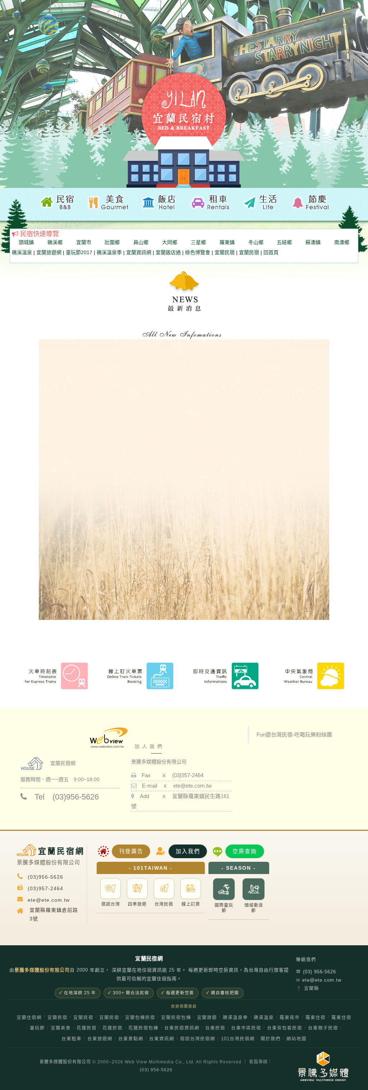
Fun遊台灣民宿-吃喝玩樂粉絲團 (294, 734)
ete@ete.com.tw (192, 786)
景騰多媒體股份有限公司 (65, 1061)
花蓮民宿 (87, 1028)
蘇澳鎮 (313, 242)
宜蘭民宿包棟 (176, 1017)
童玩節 (37, 1028)
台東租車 (71, 1038)
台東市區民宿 (246, 1028)
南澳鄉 (341, 242)
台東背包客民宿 (284, 1028)
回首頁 (271, 252)
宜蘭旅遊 (207, 1017)
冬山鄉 (255, 242)
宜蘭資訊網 (138, 252)
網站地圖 (296, 1038)
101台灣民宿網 (238, 1038)
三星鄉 (198, 242)
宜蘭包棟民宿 (140, 1017)
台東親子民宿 (323, 1028)
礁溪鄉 (55, 242)
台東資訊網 (161, 1038)
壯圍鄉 (112, 242)
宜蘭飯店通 (168, 252)
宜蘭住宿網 (29, 1017)
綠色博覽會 (197, 252)
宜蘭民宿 (225, 252)
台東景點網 (130, 1038)
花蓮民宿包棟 (143, 1028)
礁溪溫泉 (22, 252)
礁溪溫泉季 (109, 252)
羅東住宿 (315, 1017)
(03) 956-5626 (316, 971)
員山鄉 (140, 242)
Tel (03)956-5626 (63, 796)
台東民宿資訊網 (181, 1028)
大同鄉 (169, 242)
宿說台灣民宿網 (197, 1038)
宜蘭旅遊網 (48, 252)
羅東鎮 (227, 242)
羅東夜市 (290, 1017)
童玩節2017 (79, 252)
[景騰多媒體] (312, 1066)
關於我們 (271, 1038)
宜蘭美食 (61, 1028)
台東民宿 (215, 1028)
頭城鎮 (26, 242)
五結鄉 (284, 242)
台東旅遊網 (99, 1038)
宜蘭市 (83, 242)
